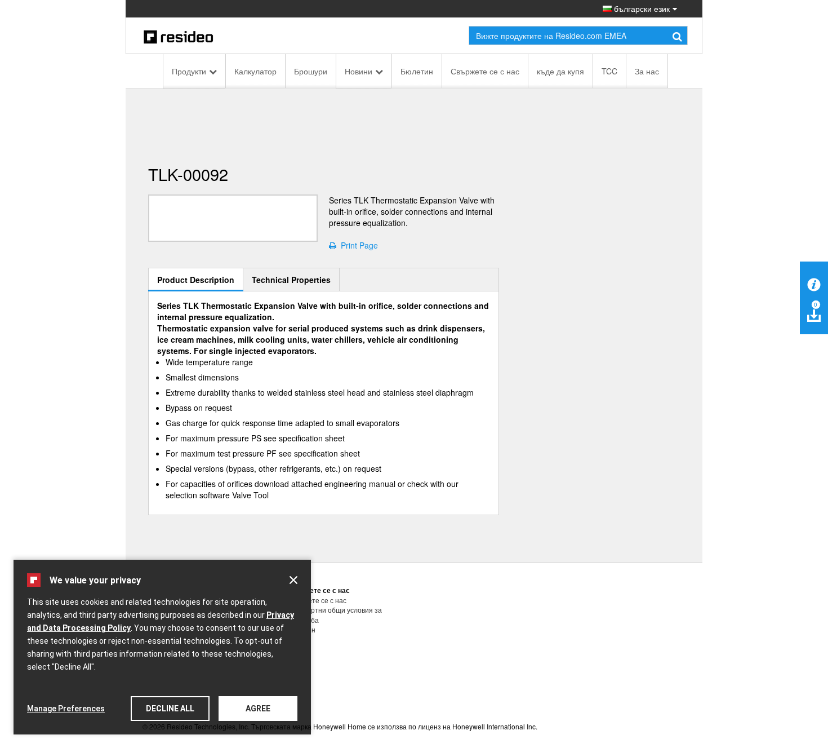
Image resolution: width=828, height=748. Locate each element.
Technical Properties (291, 279)
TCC (609, 71)
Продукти (189, 71)
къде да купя (560, 71)
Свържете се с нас (485, 71)
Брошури (310, 71)
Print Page (357, 245)
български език (641, 8)
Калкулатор (255, 71)
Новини (358, 71)
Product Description (195, 279)
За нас (647, 71)
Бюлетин (416, 71)
